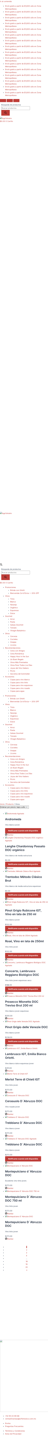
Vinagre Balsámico (17, 631)
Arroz (12, 619)
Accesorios (9, 677)
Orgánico (14, 608)
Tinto (12, 599)
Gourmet (8, 616)
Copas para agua (17, 691)
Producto (10, 804)
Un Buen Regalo (16, 659)
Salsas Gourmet (16, 625)
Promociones (10, 587)
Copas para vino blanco (20, 680)
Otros (7, 633)
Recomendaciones (12, 648)
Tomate (13, 628)
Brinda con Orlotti (17, 590)
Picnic (12, 671)
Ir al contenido (6, 1)
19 (27, 1264)
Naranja (13, 605)
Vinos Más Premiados (19, 662)
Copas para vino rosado (20, 688)
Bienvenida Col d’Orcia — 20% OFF (24, 593)
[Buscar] (5, 113)
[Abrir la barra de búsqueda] (1, 565)
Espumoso (14, 610)
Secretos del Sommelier (20, 674)
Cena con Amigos (17, 651)
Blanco (13, 602)
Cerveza (13, 636)
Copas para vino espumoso (21, 685)
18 (27, 1261)
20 (26, 1267)
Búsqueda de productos (11, 105)
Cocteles (14, 639)
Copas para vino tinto (19, 682)
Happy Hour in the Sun (19, 656)
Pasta (12, 622)
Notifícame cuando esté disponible (23, 831)
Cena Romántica (17, 654)
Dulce (12, 613)
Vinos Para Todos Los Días (21, 665)
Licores (13, 645)
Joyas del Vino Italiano (19, 668)
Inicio (2, 804)
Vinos (7, 596)
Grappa (13, 642)
